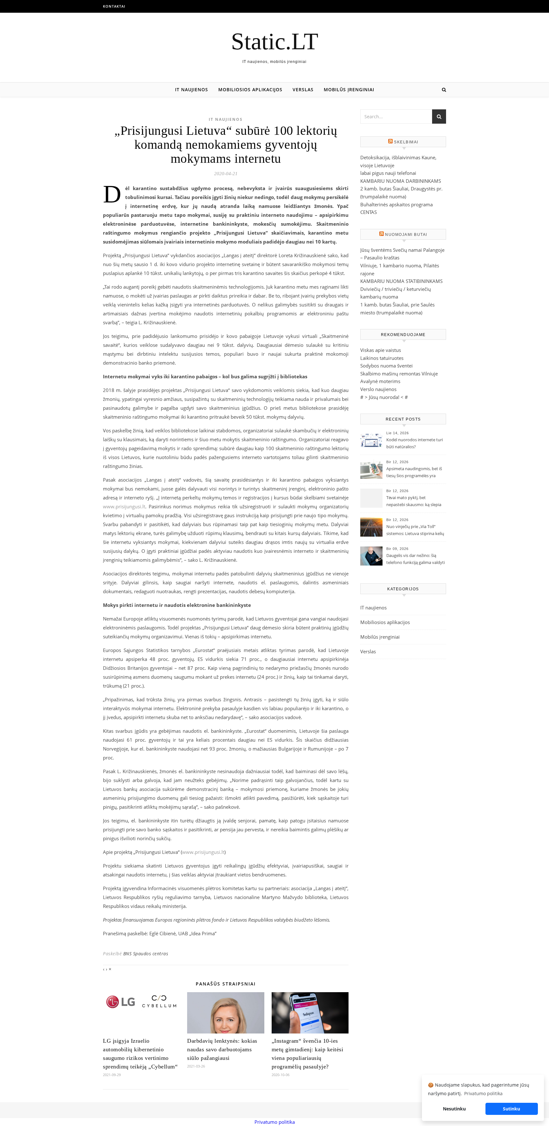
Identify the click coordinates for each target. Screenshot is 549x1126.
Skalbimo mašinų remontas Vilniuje (399, 373)
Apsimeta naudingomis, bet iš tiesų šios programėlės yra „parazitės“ (414, 473)
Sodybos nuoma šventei (386, 365)
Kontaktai (114, 6)
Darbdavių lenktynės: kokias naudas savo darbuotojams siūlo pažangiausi (222, 1049)
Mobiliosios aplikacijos (250, 89)
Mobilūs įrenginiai (349, 89)
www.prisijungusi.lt (124, 506)
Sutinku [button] (511, 1109)
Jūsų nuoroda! (384, 397)
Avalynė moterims (380, 381)
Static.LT (274, 41)
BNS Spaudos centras (145, 954)
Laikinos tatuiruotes (381, 358)
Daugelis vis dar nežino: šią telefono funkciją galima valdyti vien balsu (415, 559)
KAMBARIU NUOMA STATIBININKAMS (401, 281)
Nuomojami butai (406, 234)
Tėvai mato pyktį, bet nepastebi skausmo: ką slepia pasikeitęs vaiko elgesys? (413, 502)
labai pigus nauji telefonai (388, 173)
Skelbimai (406, 142)
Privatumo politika (274, 1122)
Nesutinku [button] (454, 1109)
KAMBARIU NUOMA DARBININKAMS (400, 181)
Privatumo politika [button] (483, 1093)
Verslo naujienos (378, 389)
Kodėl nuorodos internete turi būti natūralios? (414, 443)
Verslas (303, 89)
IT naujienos (191, 89)
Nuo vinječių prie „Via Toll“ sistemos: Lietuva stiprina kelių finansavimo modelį (415, 531)
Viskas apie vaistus (380, 350)
